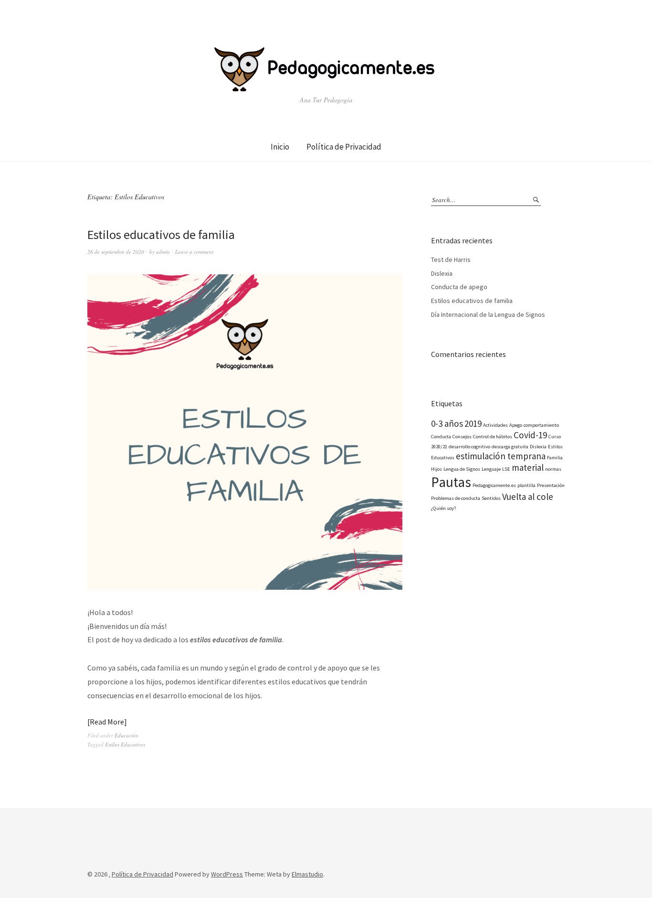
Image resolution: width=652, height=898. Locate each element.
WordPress (227, 874)
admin (163, 251)
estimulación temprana (501, 456)
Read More (107, 721)
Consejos (462, 436)
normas (553, 469)
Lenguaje (491, 469)
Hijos (436, 469)
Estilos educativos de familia (161, 234)
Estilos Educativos (125, 744)
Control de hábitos (492, 436)
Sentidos (491, 498)
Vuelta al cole (527, 496)
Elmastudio (307, 874)
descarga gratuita (510, 447)
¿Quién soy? (443, 508)
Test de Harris (451, 259)
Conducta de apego (459, 286)
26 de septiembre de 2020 (115, 251)
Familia (555, 457)
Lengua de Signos (461, 469)
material (528, 467)
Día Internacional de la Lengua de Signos (488, 314)
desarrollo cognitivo (469, 447)
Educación (126, 735)
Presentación (551, 485)
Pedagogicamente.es (494, 485)
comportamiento (541, 425)
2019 (473, 423)
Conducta (441, 436)
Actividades (495, 425)
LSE (506, 469)
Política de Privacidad (343, 146)
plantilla (526, 485)
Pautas (451, 482)
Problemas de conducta (455, 498)
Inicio (280, 146)
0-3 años (447, 423)
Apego (515, 425)
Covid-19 (530, 435)
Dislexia (441, 273)
